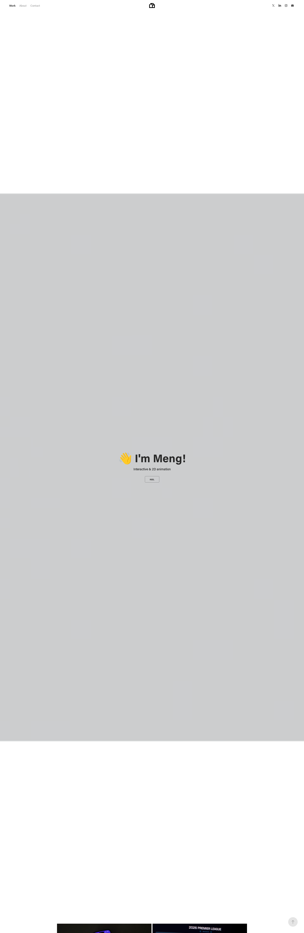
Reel (152, 479)
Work (12, 5)
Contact (35, 5)
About (23, 5)
